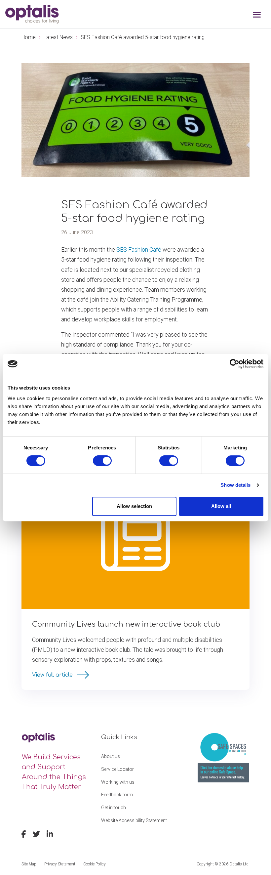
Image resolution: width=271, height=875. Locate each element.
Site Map (28, 864)
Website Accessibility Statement (134, 820)
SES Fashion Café (139, 249)
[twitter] (36, 835)
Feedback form (117, 794)
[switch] (102, 460)
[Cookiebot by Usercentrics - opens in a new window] (234, 364)
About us (110, 756)
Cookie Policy (94, 864)
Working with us (118, 782)
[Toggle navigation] (257, 15)
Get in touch (113, 807)
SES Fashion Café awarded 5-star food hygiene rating (143, 37)
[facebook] (23, 835)
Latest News (58, 37)
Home (28, 37)
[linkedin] (50, 835)
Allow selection (134, 506)
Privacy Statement (59, 864)
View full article (53, 675)
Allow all (221, 506)
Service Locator (117, 769)
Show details (235, 485)
